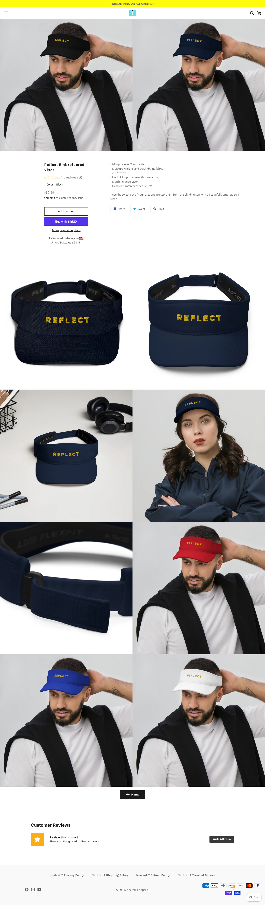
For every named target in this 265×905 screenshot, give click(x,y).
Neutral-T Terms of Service (196, 875)
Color (50, 184)
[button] (63, 178)
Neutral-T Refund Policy (153, 875)
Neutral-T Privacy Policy (67, 875)
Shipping (49, 198)
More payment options (66, 230)
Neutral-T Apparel (138, 889)
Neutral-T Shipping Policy (110, 875)
